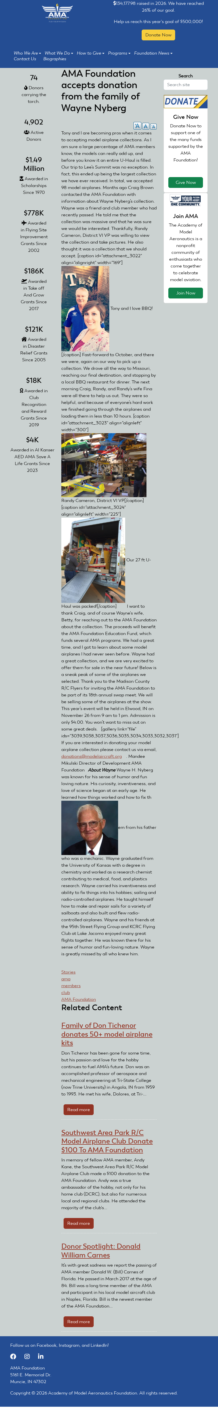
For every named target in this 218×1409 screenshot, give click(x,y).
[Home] (57, 12)
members (71, 985)
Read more (80, 1111)
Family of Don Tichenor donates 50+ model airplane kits (106, 1034)
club (65, 992)
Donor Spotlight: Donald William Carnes (101, 1250)
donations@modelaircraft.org (93, 756)
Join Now (185, 293)
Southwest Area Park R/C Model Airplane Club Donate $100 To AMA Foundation (107, 1141)
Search (186, 75)
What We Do (57, 53)
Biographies (54, 58)
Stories (68, 972)
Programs (117, 53)
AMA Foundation (78, 999)
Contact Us (25, 58)
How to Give (89, 53)
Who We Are (26, 53)
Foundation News (151, 53)
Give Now (186, 182)
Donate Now (158, 35)
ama (65, 978)
